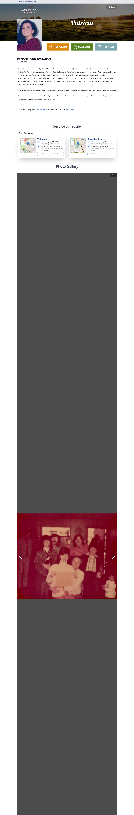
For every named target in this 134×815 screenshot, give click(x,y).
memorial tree (40, 109)
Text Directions (44, 154)
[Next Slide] (113, 556)
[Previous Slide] (21, 556)
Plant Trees (57, 154)
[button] (28, 144)
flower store (70, 109)
